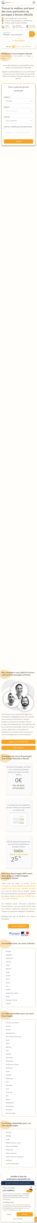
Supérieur (9, 1160)
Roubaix (8, 1054)
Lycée (8, 1139)
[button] (18, 34)
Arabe (8, 972)
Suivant (18, 141)
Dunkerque (9, 1061)
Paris (7, 1082)
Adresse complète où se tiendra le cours (18, 128)
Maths (8, 997)
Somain (8, 1030)
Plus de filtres (20, 41)
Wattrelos (9, 1068)
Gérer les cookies (17, 1219)
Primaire (8, 1132)
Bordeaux (9, 1110)
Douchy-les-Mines (12, 1023)
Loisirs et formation (12, 1164)
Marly (8, 1044)
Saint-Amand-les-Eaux (13, 1037)
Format (7, 117)
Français (8, 1004)
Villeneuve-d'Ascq (12, 1064)
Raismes (9, 1047)
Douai (8, 1071)
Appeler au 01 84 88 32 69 (18, 742)
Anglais (8, 951)
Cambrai (8, 1075)
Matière (7, 97)
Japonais (8, 969)
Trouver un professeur (18, 926)
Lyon (7, 1089)
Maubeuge (9, 1078)
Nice (7, 1096)
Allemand (9, 958)
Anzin (8, 1040)
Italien (8, 965)
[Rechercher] (32, 34)
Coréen (8, 990)
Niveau (7, 107)
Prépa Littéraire (11, 1153)
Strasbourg (9, 1106)
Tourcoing (9, 1058)
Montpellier (10, 1103)
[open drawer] (34, 2)
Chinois (8, 962)
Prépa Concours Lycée (13, 1143)
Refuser (9, 1214)
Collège (8, 1136)
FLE (7, 986)
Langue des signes (12, 993)
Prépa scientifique (12, 1146)
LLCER (8, 976)
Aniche (8, 1026)
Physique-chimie (11, 1000)
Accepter (25, 1214)
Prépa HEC (9, 1150)
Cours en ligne (11, 1113)
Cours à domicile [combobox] (11, 121)
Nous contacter (18, 748)
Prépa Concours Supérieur (15, 1157)
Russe (8, 983)
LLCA (7, 979)
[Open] (31, 101)
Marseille (9, 1085)
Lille (7, 1051)
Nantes (8, 1099)
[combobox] (16, 101)
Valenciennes (10, 1033)
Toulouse (9, 1092)
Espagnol (9, 955)
